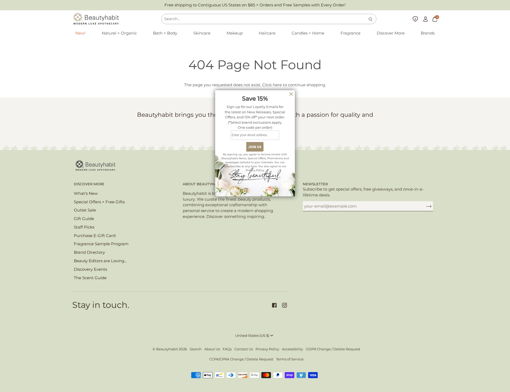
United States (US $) (252, 336)
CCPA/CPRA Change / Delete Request (241, 359)
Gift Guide (84, 218)
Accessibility (292, 349)
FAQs (227, 349)
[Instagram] (284, 305)
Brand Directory (89, 252)
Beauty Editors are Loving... (100, 261)
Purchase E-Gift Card (95, 235)
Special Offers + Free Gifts (99, 202)
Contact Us (243, 349)
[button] (119, 33)
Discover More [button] (89, 184)
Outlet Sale (85, 210)
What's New (86, 193)
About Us (212, 349)
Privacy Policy (267, 349)
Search (196, 349)
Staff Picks (84, 227)
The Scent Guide (90, 277)
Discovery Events (90, 269)
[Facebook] (274, 305)
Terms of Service (290, 359)
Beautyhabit (167, 349)
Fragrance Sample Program (101, 244)
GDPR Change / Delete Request (333, 349)
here (277, 85)
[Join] (425, 206)
